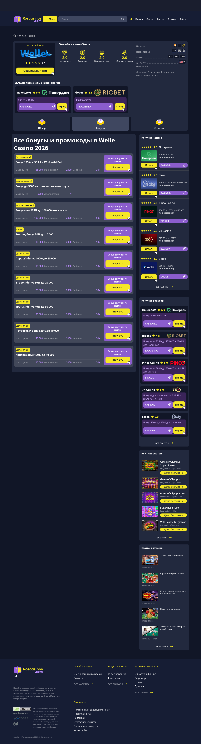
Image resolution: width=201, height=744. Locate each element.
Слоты (149, 19)
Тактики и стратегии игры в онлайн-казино (172, 628)
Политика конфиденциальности (92, 709)
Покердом (24, 92)
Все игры (162, 537)
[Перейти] (130, 19)
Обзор (42, 128)
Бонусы (160, 19)
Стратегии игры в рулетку (172, 573)
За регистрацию (117, 674)
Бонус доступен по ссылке (118, 160)
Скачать (78, 678)
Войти (183, 19)
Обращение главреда (86, 726)
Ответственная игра (85, 722)
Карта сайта (80, 730)
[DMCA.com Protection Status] (22, 709)
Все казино (162, 286)
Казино (139, 19)
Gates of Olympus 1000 (173, 493)
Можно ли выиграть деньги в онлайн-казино (173, 592)
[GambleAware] (22, 713)
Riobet (78, 92)
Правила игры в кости (170, 609)
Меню (52, 19)
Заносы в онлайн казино (171, 555)
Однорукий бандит (145, 674)
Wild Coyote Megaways (173, 522)
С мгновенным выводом (88, 674)
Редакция (79, 718)
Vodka (163, 258)
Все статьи (162, 646)
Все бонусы (162, 443)
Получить (117, 167)
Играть (62, 106)
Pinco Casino (167, 202)
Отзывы (172, 19)
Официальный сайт (35, 70)
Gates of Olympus (170, 479)
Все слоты (141, 692)
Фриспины (114, 678)
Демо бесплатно (173, 472)
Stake (162, 175)
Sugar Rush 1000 (169, 507)
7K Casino (165, 230)
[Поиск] (123, 19)
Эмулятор (140, 678)
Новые (138, 682)
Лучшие (139, 686)
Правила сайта (82, 714)
